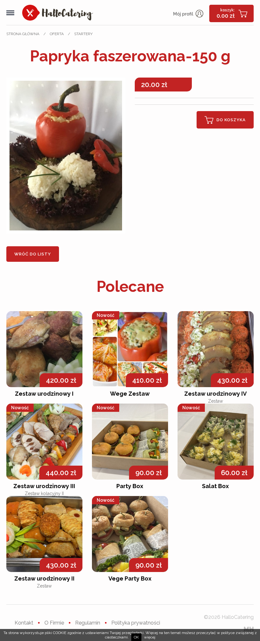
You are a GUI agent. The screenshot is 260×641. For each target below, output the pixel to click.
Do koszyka (231, 119)
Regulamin (87, 623)
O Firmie (54, 623)
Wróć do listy (32, 254)
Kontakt (24, 623)
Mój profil (183, 13)
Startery (83, 34)
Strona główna (22, 34)
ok (136, 637)
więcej (149, 637)
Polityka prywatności (135, 623)
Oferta (57, 34)
